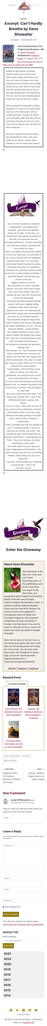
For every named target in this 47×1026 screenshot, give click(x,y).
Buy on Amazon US (26, 61)
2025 (7, 953)
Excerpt (23, 19)
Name (7, 878)
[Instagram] (23, 1010)
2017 (7, 979)
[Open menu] (23, 12)
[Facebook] (11, 1010)
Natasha (16, 40)
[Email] (36, 1010)
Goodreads (33, 668)
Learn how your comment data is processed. (23, 924)
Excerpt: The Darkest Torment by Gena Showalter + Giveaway (33, 713)
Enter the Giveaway (23, 549)
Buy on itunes (15, 65)
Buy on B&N (27, 65)
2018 (7, 974)
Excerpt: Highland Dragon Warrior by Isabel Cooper (36, 774)
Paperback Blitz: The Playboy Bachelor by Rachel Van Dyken (11, 775)
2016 (7, 985)
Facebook (22, 668)
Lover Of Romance (20, 800)
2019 (7, 969)
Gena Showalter (27, 52)
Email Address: (10, 937)
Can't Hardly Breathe (12, 756)
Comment (9, 845)
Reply (6, 818)
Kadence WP (28, 1022)
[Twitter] (17, 1010)
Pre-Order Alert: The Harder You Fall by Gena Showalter (13, 744)
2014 (7, 995)
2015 (7, 990)
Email (7, 889)
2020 (7, 964)
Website (12, 668)
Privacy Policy (23, 1014)
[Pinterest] (30, 1010)
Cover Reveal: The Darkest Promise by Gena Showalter (13, 712)
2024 (7, 959)
